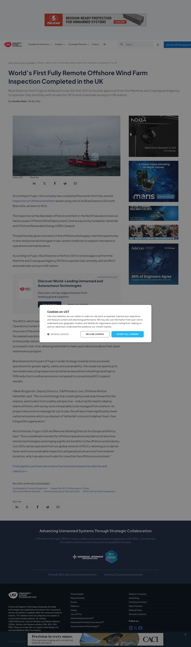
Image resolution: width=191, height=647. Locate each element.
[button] (58, 334)
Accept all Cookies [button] (127, 334)
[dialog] (95, 323)
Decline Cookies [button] (95, 334)
